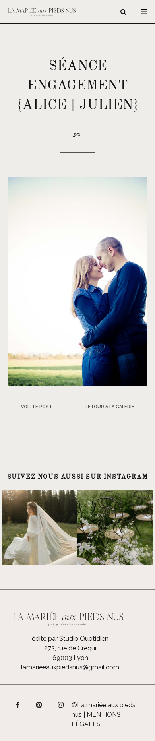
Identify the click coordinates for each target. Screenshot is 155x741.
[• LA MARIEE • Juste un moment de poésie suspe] (40, 527)
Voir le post (36, 406)
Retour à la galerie (109, 406)
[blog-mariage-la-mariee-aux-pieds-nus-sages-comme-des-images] (77, 281)
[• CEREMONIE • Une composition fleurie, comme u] (115, 527)
